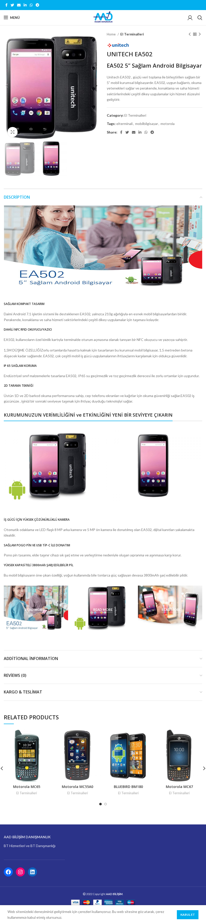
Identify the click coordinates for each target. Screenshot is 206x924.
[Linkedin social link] (25, 5)
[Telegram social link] (37, 5)
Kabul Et (187, 914)
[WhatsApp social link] (31, 5)
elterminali (124, 123)
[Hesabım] (190, 18)
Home (111, 34)
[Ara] (200, 18)
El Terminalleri (132, 34)
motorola (168, 123)
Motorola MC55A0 (77, 786)
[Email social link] (19, 5)
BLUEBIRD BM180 (128, 786)
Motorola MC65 (26, 786)
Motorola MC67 (179, 786)
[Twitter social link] (12, 5)
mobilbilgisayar (146, 123)
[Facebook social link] (6, 5)
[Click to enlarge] (13, 132)
